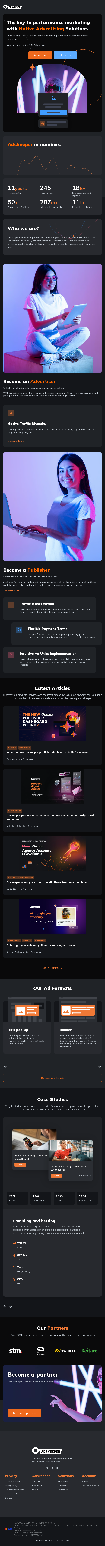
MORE (20, 1165)
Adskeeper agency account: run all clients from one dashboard (48, 882)
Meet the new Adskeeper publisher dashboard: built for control (47, 752)
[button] (5, 1066)
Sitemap (8, 1498)
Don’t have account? (91, 1485)
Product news (14, 811)
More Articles (51, 967)
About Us (36, 1481)
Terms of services (12, 1481)
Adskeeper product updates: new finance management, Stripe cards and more (51, 817)
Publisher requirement (14, 1489)
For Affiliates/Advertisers (20, 878)
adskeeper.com (84, 1175)
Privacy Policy (11, 1485)
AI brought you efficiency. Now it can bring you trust (41, 945)
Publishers (24, 748)
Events (35, 1489)
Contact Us (37, 1485)
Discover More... (17, 440)
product (12, 748)
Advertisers (13, 941)
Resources (62, 1494)
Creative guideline (13, 1494)
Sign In (85, 1481)
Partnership (63, 1489)
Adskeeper (42, 1540)
